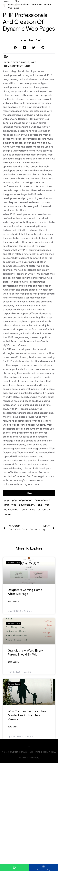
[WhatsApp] (14, 867)
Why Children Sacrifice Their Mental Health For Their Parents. (27, 715)
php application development (31, 500)
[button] (15, 47)
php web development (19, 504)
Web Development (16, 62)
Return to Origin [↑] (29, 758)
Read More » (13, 601)
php (6, 500)
